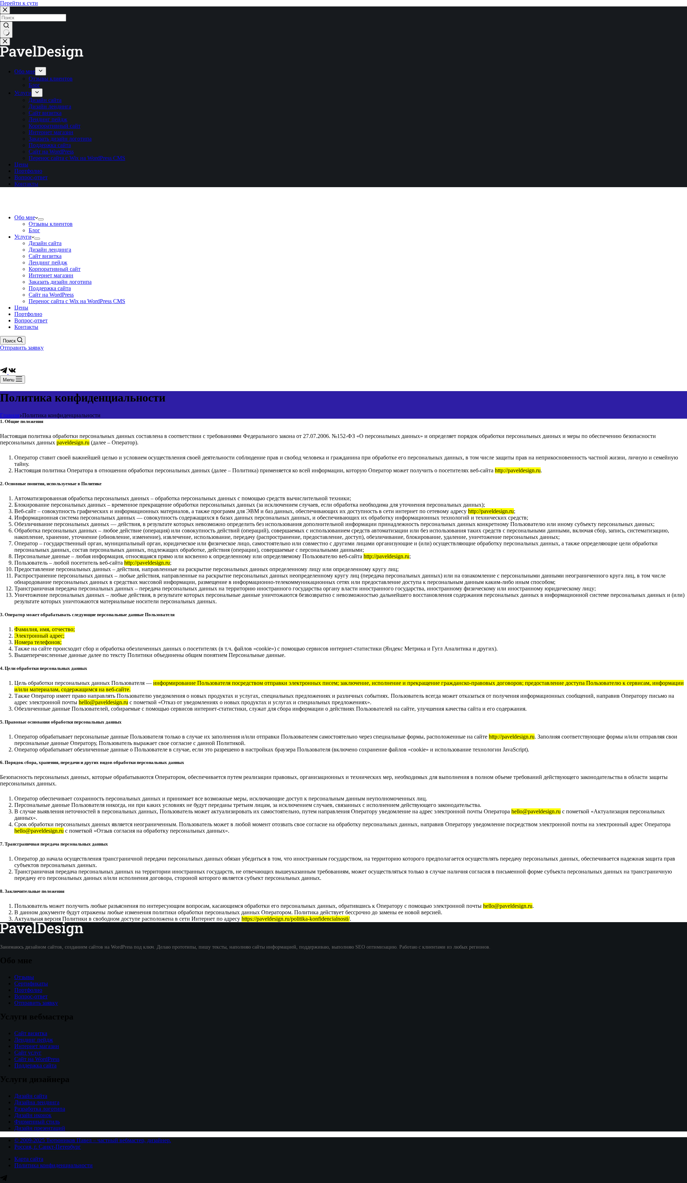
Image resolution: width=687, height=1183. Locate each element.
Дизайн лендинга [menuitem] (50, 106)
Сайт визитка (30, 1033)
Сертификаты (31, 983)
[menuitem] (40, 71)
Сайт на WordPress (36, 1059)
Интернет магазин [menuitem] (51, 132)
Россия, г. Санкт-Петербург (47, 1147)
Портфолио (28, 990)
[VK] (12, 372)
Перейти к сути (19, 3)
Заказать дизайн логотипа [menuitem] (60, 139)
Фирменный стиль (37, 1122)
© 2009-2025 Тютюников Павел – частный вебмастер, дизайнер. (92, 1140)
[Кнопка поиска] (6, 29)
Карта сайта (28, 1159)
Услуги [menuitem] (22, 93)
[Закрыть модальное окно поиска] (5, 10)
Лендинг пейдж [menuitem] (48, 119)
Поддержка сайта (35, 1065)
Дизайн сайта (30, 1096)
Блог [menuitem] (34, 85)
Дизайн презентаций (39, 1128)
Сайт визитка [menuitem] (45, 113)
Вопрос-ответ (31, 996)
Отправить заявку (22, 348)
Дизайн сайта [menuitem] (45, 100)
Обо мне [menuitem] (24, 71)
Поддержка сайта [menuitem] (50, 145)
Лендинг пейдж (33, 1040)
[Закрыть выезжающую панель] (5, 41)
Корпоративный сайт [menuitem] (55, 126)
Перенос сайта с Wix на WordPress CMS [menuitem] (77, 158)
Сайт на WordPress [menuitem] (51, 152)
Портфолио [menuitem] (28, 171)
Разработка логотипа (39, 1109)
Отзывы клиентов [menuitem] (51, 79)
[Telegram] (4, 372)
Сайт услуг (28, 1053)
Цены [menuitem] (21, 164)
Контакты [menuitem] (26, 184)
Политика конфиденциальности (53, 1165)
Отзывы (24, 977)
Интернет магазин (36, 1046)
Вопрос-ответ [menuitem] (31, 177)
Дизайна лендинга (36, 1102)
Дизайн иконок (33, 1115)
